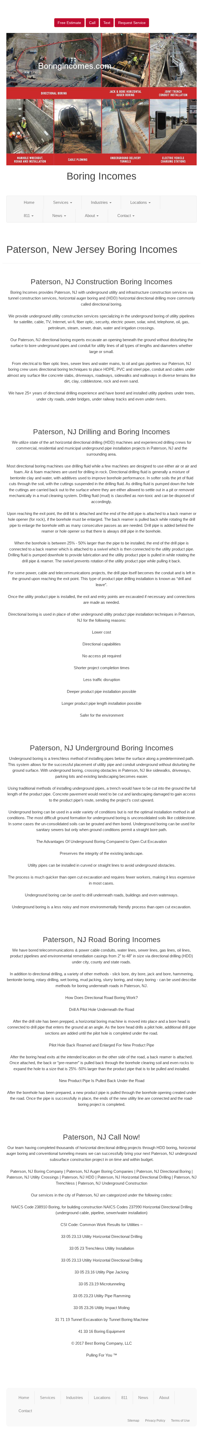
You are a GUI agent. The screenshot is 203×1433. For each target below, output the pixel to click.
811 (27, 215)
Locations (139, 202)
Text (106, 23)
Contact (124, 215)
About (90, 215)
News (57, 215)
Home (29, 202)
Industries (100, 202)
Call (92, 23)
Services (61, 202)
